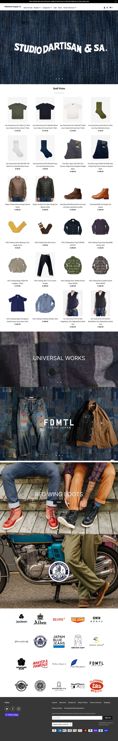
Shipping (107, 702)
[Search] (107, 7)
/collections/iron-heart (59, 47)
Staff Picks (59, 88)
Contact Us (72, 702)
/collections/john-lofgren (59, 571)
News (60, 8)
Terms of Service (95, 702)
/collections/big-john (59, 423)
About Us (62, 702)
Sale (55, 8)
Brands (36, 8)
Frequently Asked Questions (74, 708)
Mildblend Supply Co (13, 7)
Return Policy (83, 702)
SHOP (59, 497)
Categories (46, 8)
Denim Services (69, 8)
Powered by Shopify (104, 724)
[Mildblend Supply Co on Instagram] (19, 708)
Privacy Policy (57, 708)
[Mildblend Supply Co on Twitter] (7, 708)
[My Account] (104, 7)
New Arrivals (28, 8)
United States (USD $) (61, 724)
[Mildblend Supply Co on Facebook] (13, 708)
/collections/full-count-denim (59, 359)
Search (54, 702)
